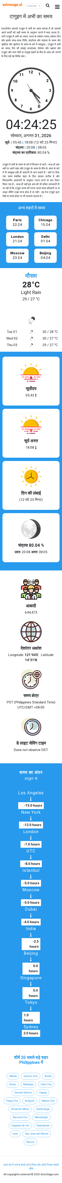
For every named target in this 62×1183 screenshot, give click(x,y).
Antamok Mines (20, 1109)
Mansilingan (41, 1117)
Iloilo (15, 1133)
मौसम (31, 275)
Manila (13, 1076)
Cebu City (46, 1084)
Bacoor (30, 1142)
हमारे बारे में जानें (10, 1164)
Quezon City (31, 1076)
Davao (12, 1084)
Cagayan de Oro (20, 1125)
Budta (48, 1076)
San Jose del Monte (36, 1133)
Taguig (43, 1092)
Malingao (28, 1084)
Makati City (48, 1100)
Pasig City (12, 1100)
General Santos (23, 1092)
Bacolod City (20, 1117)
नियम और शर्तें (38, 1164)
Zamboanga (43, 1109)
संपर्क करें (25, 1164)
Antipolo (30, 1100)
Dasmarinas (43, 1125)
